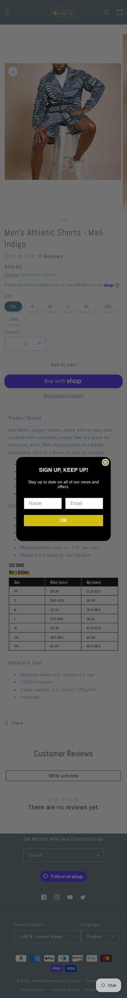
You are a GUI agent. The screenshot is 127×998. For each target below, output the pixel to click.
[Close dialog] (105, 462)
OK (63, 520)
